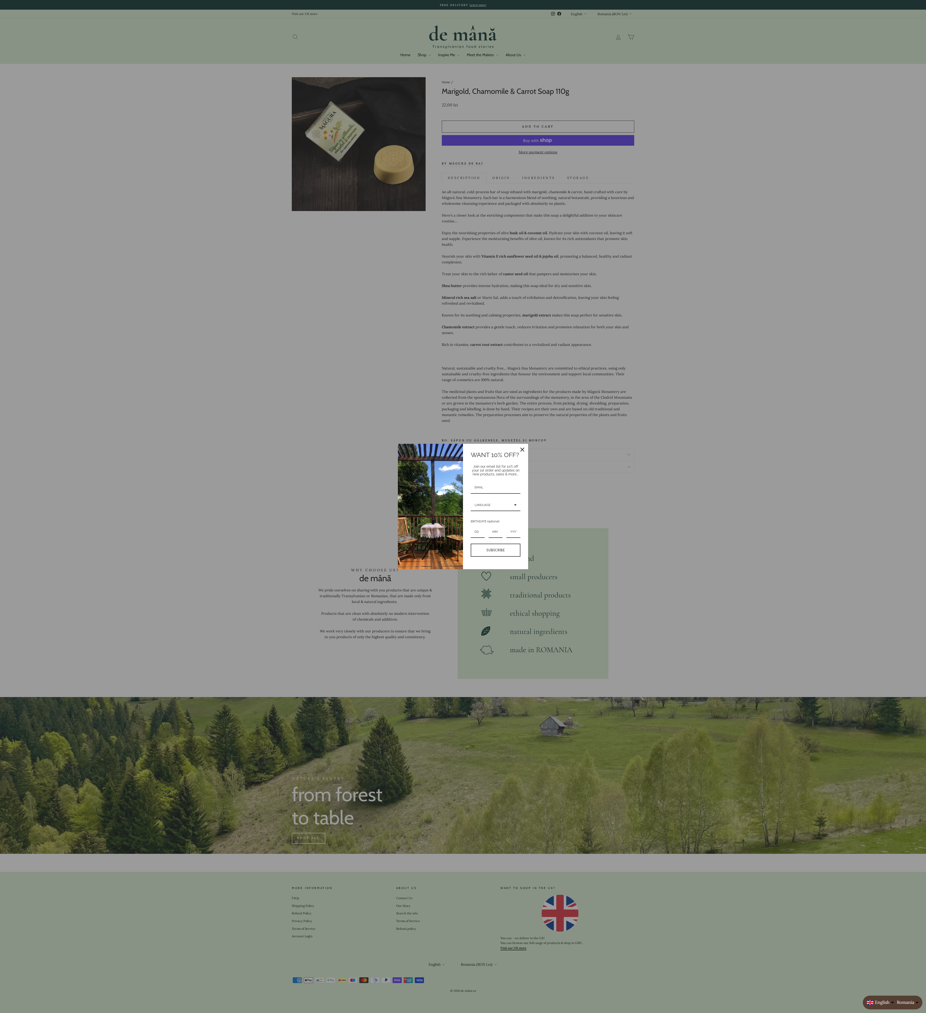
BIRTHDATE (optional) (485, 521)
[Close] (522, 449)
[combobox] (495, 505)
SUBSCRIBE (495, 550)
